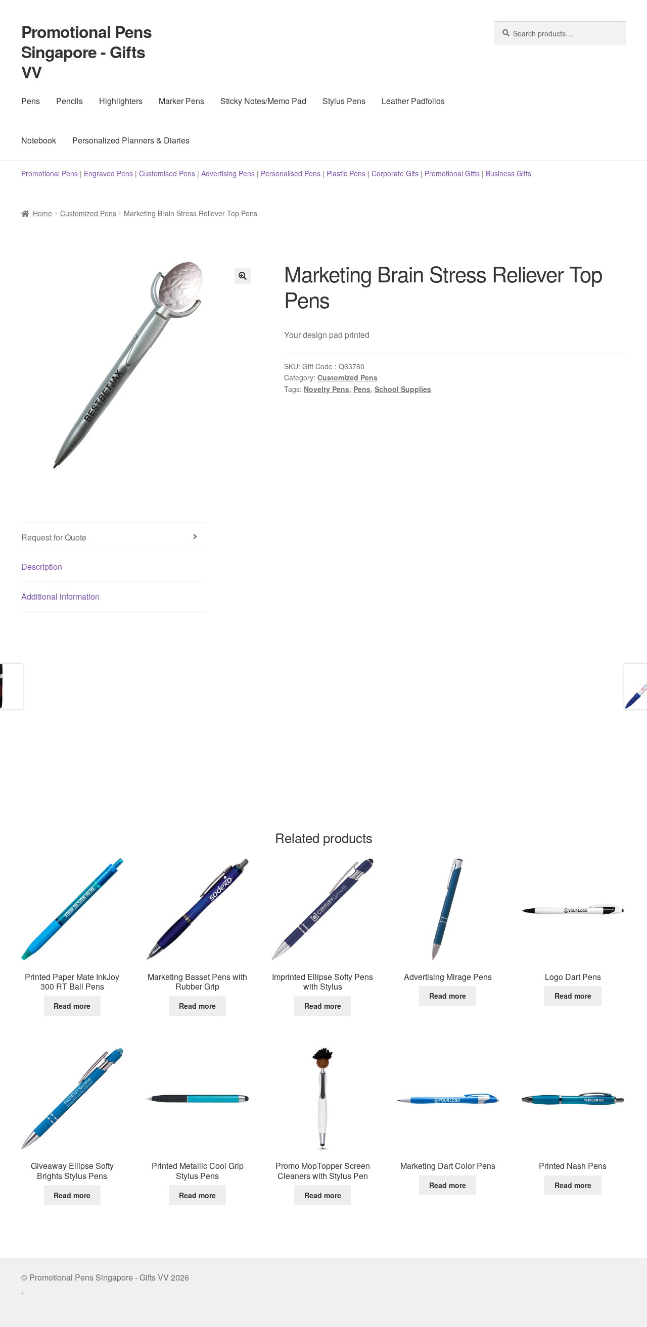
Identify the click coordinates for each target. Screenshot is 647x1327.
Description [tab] (41, 566)
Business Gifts (508, 173)
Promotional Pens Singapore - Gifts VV (86, 51)
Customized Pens (88, 213)
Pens (30, 101)
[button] (243, 276)
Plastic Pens (346, 173)
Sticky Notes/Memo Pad (263, 101)
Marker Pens (181, 101)
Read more (72, 1006)
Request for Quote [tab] (53, 537)
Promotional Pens (49, 173)
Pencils (69, 101)
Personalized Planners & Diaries (131, 140)
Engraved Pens (108, 173)
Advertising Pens (228, 173)
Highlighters (121, 101)
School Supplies (403, 389)
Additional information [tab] (60, 596)
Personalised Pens (290, 173)
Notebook (38, 140)
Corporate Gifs (395, 173)
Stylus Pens (343, 101)
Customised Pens (167, 173)
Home (42, 213)
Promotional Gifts (452, 173)
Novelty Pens (326, 389)
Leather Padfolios (413, 101)
